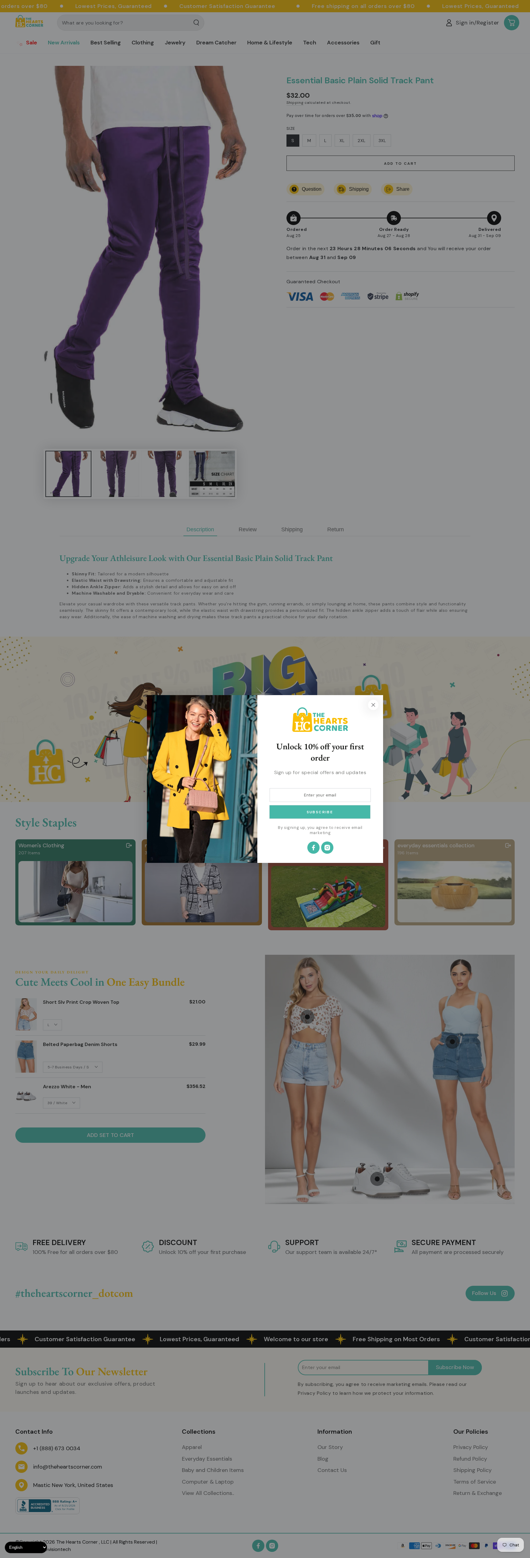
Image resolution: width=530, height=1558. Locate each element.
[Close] (373, 705)
